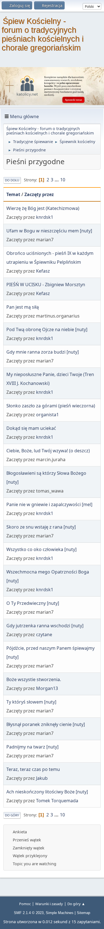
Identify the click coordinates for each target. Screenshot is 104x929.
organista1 (47, 415)
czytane (44, 634)
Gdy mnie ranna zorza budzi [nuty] (42, 352)
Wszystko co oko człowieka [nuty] (41, 549)
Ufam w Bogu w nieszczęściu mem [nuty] (49, 231)
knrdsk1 (44, 217)
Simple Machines (59, 913)
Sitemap (83, 913)
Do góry (12, 815)
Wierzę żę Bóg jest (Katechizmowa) (42, 208)
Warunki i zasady (49, 903)
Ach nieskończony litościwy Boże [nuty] (47, 792)
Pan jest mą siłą (22, 307)
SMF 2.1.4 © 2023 (29, 913)
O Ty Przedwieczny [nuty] (32, 603)
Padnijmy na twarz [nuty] (32, 747)
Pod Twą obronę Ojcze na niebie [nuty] (46, 329)
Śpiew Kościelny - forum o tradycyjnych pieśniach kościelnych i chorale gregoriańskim (42, 34)
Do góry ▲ (76, 903)
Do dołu (12, 180)
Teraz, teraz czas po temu (33, 769)
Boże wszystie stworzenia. (33, 679)
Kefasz (43, 271)
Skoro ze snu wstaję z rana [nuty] (41, 527)
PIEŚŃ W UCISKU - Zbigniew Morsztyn (45, 284)
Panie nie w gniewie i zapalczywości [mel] (49, 504)
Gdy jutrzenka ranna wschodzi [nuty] (44, 626)
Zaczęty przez (39, 194)
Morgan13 (47, 688)
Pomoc (25, 903)
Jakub (42, 778)
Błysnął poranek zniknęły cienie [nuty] (45, 724)
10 (62, 180)
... (57, 180)
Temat (13, 194)
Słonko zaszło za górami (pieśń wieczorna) (50, 406)
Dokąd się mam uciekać (31, 428)
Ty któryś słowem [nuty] (31, 702)
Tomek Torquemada (57, 801)
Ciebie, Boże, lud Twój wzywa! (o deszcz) (48, 451)
